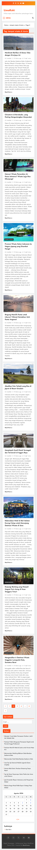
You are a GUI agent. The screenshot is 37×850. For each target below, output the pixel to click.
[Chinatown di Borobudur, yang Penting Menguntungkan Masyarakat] (18, 104)
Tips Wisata (8, 381)
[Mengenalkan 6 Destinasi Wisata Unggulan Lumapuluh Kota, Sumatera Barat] (18, 645)
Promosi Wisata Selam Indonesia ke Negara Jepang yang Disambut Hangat (18, 246)
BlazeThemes (26, 845)
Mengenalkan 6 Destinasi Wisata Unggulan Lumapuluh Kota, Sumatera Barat (17, 660)
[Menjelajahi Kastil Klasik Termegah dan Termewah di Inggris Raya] (18, 440)
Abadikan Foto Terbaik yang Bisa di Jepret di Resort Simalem (18, 387)
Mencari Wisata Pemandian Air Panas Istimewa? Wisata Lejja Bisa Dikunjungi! (18, 176)
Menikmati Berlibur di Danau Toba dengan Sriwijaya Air (17, 53)
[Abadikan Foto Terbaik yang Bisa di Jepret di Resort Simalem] (18, 374)
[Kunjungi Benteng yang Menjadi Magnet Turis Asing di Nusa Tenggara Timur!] (18, 576)
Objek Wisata (8, 110)
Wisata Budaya (9, 582)
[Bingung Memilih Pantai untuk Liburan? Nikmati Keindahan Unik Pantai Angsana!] (18, 303)
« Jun (17, 819)
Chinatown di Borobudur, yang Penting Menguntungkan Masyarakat (18, 115)
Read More (8, 92)
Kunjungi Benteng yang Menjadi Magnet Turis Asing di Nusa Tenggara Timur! (17, 589)
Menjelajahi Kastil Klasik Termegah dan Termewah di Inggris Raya (18, 451)
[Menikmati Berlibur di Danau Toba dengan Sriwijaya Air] (18, 42)
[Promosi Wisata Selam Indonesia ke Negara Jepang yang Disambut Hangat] (18, 232)
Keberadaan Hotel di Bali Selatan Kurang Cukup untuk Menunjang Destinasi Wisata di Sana (17, 523)
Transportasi (9, 48)
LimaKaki (9, 10)
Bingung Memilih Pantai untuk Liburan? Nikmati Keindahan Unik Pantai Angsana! (17, 317)
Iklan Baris (8, 829)
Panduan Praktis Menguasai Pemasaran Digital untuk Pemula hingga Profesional (19, 743)
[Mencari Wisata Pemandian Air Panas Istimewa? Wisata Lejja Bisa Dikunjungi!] (18, 165)
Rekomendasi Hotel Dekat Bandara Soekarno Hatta (18, 759)
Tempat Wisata (9, 169)
